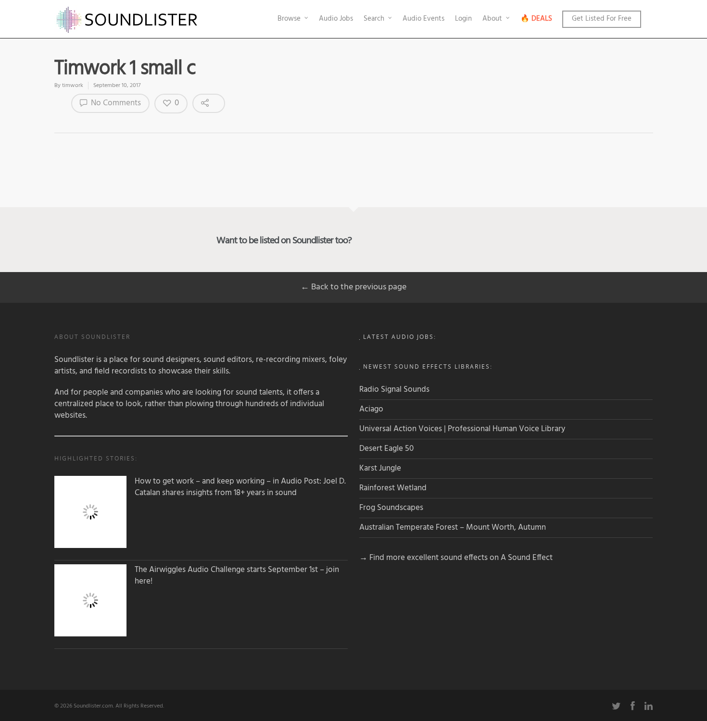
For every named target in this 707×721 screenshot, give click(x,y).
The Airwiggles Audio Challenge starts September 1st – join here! (237, 575)
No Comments (115, 103)
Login (463, 19)
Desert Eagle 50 (386, 448)
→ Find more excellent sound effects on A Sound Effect (456, 557)
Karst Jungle (380, 468)
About (492, 19)
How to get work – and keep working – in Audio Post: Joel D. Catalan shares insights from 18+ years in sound (240, 487)
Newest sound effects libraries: (427, 366)
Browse (289, 19)
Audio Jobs (336, 19)
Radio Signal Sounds (394, 389)
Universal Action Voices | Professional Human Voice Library (462, 429)
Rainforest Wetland (393, 488)
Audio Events (423, 19)
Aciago (371, 409)
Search (374, 19)
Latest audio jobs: (399, 337)
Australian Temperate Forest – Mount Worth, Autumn (452, 527)
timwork (72, 85)
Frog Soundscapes (391, 507)
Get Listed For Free (601, 19)
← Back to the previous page (353, 287)
